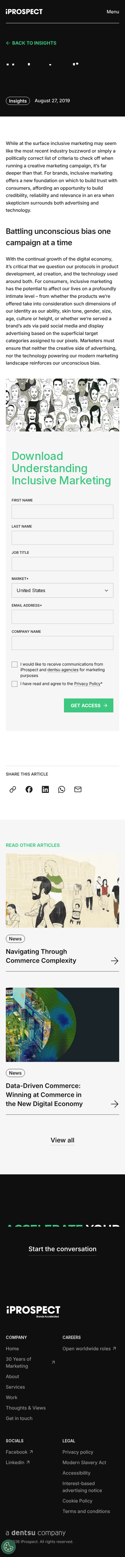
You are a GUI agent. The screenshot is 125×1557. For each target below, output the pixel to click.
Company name (26, 632)
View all (62, 1140)
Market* (20, 579)
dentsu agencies (62, 669)
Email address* (27, 605)
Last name (22, 526)
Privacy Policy (87, 683)
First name (22, 500)
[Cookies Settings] (8, 1547)
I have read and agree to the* (61, 683)
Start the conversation (62, 1249)
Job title (20, 553)
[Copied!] (13, 789)
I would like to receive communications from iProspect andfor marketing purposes (62, 670)
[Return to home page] (24, 11)
